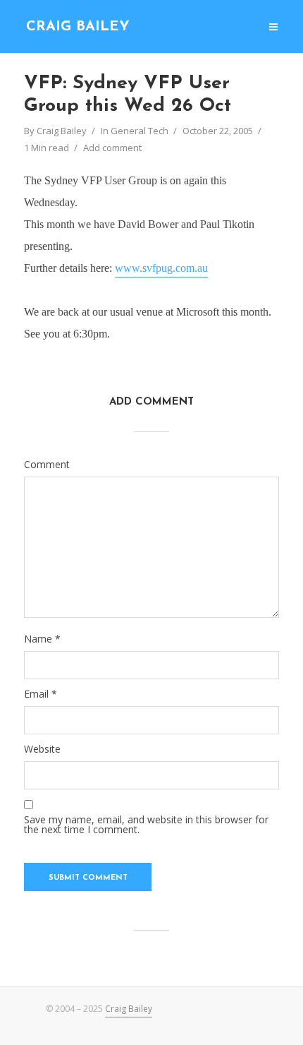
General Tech (139, 130)
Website (42, 749)
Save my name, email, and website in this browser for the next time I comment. (146, 825)
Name (42, 639)
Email (40, 694)
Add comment (112, 147)
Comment (47, 465)
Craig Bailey (78, 27)
